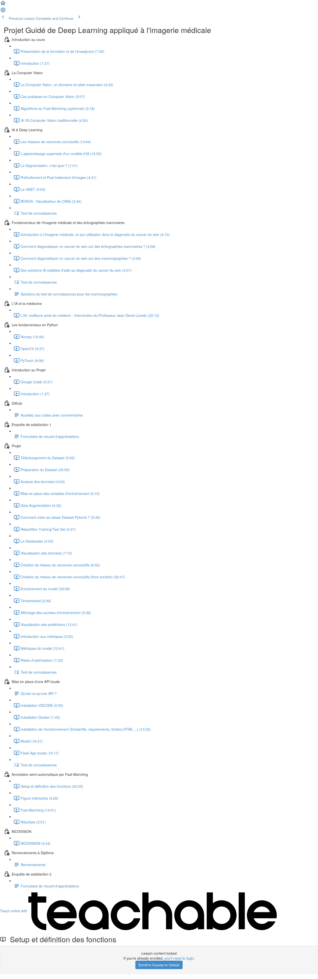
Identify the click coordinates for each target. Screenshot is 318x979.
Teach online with (14, 910)
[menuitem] (3, 11)
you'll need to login (179, 958)
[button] (3, 4)
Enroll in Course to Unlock (159, 964)
